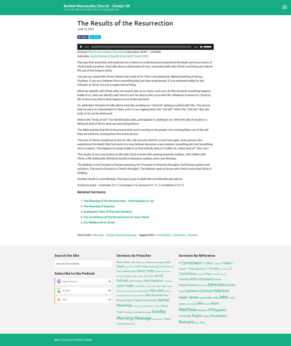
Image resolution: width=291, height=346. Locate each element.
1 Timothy (212, 268)
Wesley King (130, 324)
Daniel (217, 279)
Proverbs (185, 316)
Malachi (206, 304)
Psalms (206, 316)
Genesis (206, 291)
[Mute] (201, 46)
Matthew (188, 309)
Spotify (115, 56)
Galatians (192, 291)
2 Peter (207, 273)
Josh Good (168, 281)
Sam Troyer (134, 300)
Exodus (231, 284)
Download (120, 51)
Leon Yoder (125, 285)
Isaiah (183, 297)
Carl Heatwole (148, 262)
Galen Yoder (146, 271)
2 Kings (200, 274)
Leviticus (190, 304)
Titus (202, 322)
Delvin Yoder (141, 266)
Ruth (197, 323)
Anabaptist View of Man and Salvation (107, 211)
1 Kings (216, 263)
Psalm (197, 316)
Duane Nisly (154, 267)
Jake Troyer (138, 276)
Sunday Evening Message (137, 312)
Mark (215, 303)
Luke (198, 303)
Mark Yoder (161, 286)
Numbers (202, 310)
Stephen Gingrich (154, 306)
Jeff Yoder (149, 276)
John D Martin (135, 281)
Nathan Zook (128, 295)
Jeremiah (206, 297)
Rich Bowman (154, 295)
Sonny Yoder (150, 300)
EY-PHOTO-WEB (81, 339)
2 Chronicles (224, 269)
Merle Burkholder (130, 291)
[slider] (208, 46)
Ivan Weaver (127, 276)
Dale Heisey (160, 262)
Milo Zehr (98, 234)
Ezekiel (181, 291)
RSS (146, 56)
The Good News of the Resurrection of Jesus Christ (116, 217)
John (223, 296)
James (193, 297)
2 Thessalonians (218, 274)
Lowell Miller (140, 286)
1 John (207, 263)
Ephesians (217, 284)
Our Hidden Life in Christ (99, 222)
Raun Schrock (139, 295)
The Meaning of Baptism (99, 206)
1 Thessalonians (195, 268)
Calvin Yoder (135, 262)
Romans (192, 234)
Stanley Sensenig (139, 306)
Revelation (219, 316)
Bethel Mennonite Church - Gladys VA (97, 6)
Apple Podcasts (99, 56)
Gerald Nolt (160, 271)
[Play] (81, 46)
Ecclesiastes (202, 285)
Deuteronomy (187, 285)
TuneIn (137, 56)
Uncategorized (157, 319)
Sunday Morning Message (121, 234)
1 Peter (226, 263)
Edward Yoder (165, 267)
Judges (182, 304)
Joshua (232, 298)
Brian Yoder (123, 262)
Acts (193, 279)
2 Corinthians (163, 234)
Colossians (179, 234)
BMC (57, 339)
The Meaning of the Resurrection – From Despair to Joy (118, 200)
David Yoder (129, 267)
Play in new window (100, 51)
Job (215, 297)
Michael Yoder (143, 291)
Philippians (217, 310)
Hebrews (221, 290)
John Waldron (153, 280)
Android (126, 56)
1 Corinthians (190, 263)
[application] (145, 47)
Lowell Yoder (151, 286)
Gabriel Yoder (129, 271)
